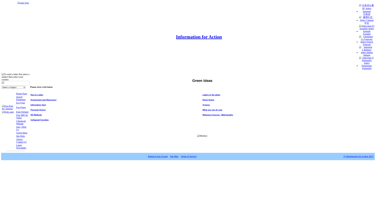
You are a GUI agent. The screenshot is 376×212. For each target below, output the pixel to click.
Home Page (21, 93)
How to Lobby (37, 95)
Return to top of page (158, 156)
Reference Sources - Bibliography (218, 115)
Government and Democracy (43, 100)
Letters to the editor (211, 95)
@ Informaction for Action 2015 (358, 156)
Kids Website (22, 112)
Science (206, 105)
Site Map (174, 156)
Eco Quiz (20, 103)
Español (367, 34)
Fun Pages (21, 107)
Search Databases (21, 98)
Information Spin (38, 105)
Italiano (366, 55)
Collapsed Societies (40, 120)
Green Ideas (21, 133)
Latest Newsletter (21, 146)
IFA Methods (36, 115)
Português (366, 68)
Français (367, 44)
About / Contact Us (21, 140)
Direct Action (208, 100)
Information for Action (199, 36)
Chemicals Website (21, 122)
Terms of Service (189, 156)
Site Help (20, 136)
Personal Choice (38, 110)
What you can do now (212, 110)
